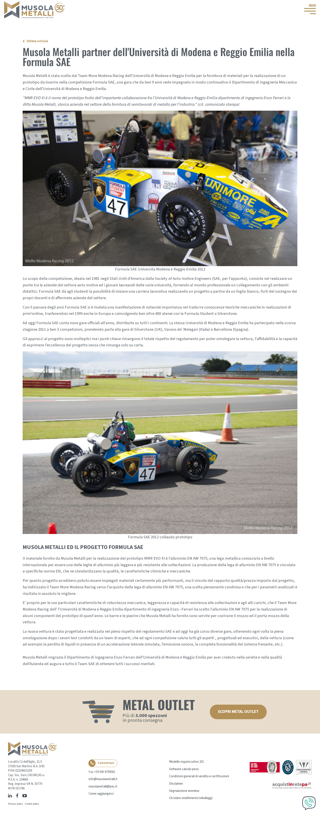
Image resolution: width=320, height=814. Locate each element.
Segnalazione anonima (184, 791)
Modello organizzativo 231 (186, 761)
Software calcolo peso (184, 769)
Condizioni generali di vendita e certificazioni (199, 776)
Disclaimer (176, 783)
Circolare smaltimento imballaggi (190, 798)
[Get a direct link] (29, 795)
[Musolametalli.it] (34, 9)
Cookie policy (32, 803)
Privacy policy (15, 803)
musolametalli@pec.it (103, 786)
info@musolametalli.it (103, 779)
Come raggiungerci (101, 793)
